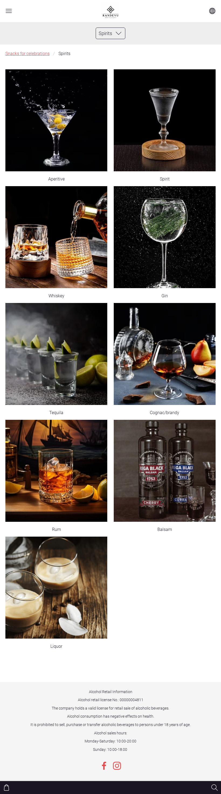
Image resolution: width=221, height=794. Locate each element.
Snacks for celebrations (27, 53)
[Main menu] (8, 11)
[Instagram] (117, 766)
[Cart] (6, 787)
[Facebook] (104, 766)
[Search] (214, 787)
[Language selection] (212, 11)
